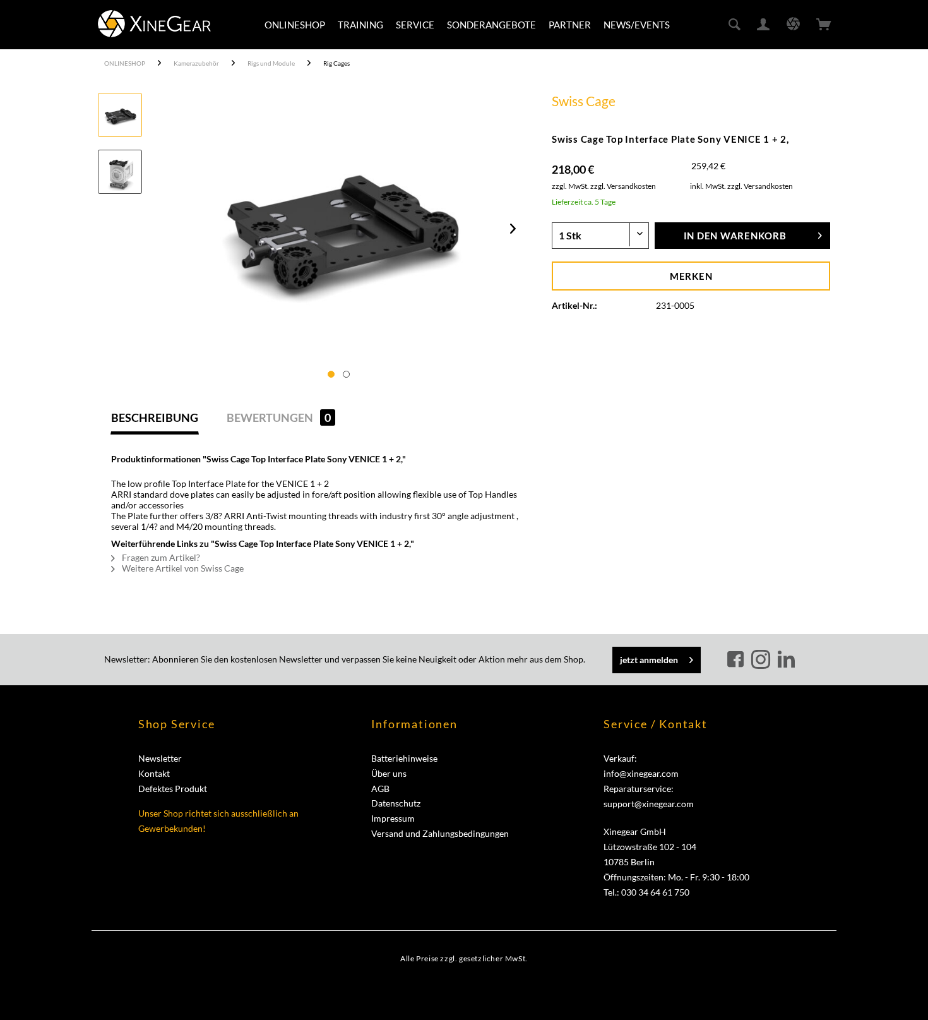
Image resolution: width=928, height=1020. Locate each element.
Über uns (389, 773)
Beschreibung (154, 417)
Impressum (393, 818)
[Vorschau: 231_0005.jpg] (120, 115)
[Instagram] (762, 660)
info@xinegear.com (641, 773)
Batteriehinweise (404, 758)
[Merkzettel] (793, 24)
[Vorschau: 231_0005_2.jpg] (120, 172)
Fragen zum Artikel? (160, 557)
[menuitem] (294, 24)
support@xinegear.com (649, 803)
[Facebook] (737, 660)
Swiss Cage (584, 101)
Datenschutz (395, 803)
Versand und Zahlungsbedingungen (440, 833)
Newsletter (160, 758)
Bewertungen (279, 417)
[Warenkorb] (823, 24)
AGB (380, 788)
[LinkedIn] (785, 660)
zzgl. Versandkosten (623, 186)
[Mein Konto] (763, 24)
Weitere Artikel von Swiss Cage (182, 568)
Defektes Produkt (172, 788)
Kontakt (154, 773)
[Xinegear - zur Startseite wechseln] (154, 23)
